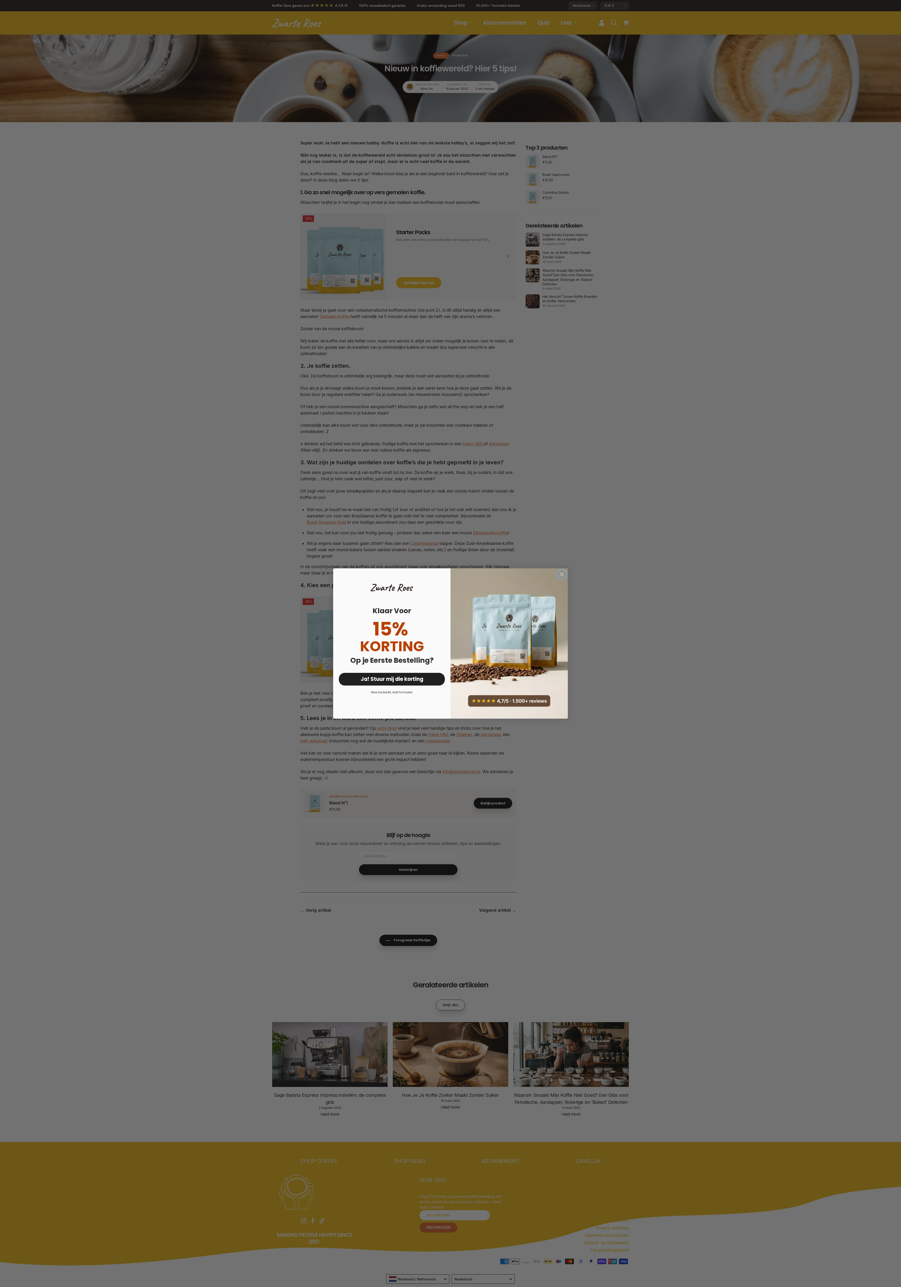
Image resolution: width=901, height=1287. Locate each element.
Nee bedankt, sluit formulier (392, 692)
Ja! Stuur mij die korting (392, 679)
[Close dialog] (562, 574)
